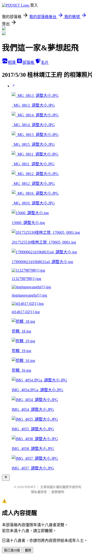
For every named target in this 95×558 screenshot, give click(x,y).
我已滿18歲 (12, 550)
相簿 (12, 62)
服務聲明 (57, 492)
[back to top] (6, 478)
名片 (45, 62)
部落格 (28, 62)
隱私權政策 (39, 492)
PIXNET (30, 487)
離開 (28, 550)
